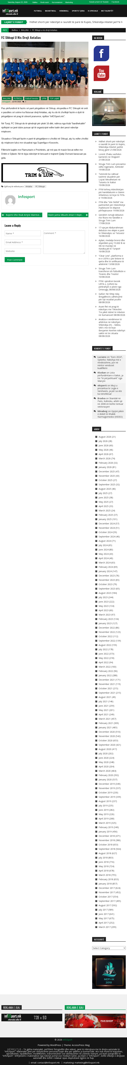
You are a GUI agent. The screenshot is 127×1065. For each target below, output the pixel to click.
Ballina (35, 2)
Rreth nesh (44, 2)
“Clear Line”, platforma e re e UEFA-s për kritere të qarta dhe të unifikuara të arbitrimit (111, 260)
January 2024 (105, 571)
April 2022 (104, 662)
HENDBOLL (64, 11)
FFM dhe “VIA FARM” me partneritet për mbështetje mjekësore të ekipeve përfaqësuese (112, 206)
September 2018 (107, 848)
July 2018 (103, 857)
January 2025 (105, 519)
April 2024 (104, 558)
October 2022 (105, 636)
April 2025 (104, 506)
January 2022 (105, 675)
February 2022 (106, 671)
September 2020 (107, 744)
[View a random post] (122, 23)
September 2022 (107, 640)
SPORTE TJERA (78, 11)
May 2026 (104, 449)
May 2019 (104, 814)
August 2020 (105, 749)
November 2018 (107, 840)
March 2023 (105, 614)
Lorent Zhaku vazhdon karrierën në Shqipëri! (110, 155)
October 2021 (105, 688)
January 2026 (105, 467)
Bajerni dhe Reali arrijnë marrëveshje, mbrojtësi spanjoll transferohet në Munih (24, 214)
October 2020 (105, 740)
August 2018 (105, 853)
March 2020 (105, 770)
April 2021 (104, 714)
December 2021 (107, 679)
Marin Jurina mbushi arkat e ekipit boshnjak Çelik (68, 214)
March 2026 (105, 458)
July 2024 (103, 545)
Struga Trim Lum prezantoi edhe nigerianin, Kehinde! (112, 165)
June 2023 (104, 601)
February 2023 (106, 618)
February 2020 (106, 775)
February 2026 (106, 462)
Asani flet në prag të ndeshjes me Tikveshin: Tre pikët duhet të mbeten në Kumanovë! (112, 310)
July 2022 (103, 649)
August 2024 (105, 540)
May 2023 (104, 605)
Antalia (29, 186)
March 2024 (105, 562)
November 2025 (107, 475)
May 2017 (104, 918)
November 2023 (107, 579)
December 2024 (107, 523)
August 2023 (105, 592)
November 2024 (107, 527)
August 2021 (105, 697)
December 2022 (107, 627)
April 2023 (104, 610)
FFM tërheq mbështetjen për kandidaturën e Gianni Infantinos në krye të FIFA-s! (112, 193)
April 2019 (104, 818)
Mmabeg (102, 411)
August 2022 (105, 645)
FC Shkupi (40, 186)
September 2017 (107, 901)
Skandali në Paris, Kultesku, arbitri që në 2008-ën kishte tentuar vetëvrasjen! (110, 402)
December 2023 (107, 575)
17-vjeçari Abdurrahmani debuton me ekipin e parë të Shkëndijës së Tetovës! (111, 230)
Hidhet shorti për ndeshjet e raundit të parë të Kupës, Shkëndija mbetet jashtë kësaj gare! (112, 145)
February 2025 (106, 514)
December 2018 (107, 835)
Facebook (115, 2)
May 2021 (104, 710)
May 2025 (104, 501)
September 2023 (107, 588)
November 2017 (107, 892)
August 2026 (105, 436)
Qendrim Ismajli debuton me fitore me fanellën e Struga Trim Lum (111, 217)
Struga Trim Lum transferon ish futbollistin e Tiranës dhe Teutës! (112, 271)
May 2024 (104, 553)
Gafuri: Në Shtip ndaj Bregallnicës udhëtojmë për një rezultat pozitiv (110, 296)
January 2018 (105, 883)
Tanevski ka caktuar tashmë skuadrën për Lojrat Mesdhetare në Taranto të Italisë (109, 178)
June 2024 (104, 549)
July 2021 (103, 701)
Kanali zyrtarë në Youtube (99, 2)
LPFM (44, 98)
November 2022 (107, 632)
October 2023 (105, 584)
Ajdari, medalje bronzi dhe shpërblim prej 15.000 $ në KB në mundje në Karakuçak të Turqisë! (112, 244)
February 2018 (106, 879)
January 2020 (105, 779)
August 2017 (105, 905)
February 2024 (106, 566)
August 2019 (105, 801)
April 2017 (104, 922)
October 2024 (105, 532)
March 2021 (105, 718)
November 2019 (107, 788)
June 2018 (104, 861)
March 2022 (105, 666)
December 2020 (107, 731)
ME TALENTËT (107, 11)
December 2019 (107, 783)
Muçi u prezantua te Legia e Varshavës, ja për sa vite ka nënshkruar (110, 389)
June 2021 (104, 705)
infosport (6, 101)
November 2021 (107, 684)
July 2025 (103, 493)
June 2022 (104, 653)
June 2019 (104, 809)
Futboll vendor (31, 98)
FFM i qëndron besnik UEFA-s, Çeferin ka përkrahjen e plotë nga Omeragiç (110, 285)
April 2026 (104, 454)
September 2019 (107, 796)
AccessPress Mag (81, 1045)
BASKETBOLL (50, 11)
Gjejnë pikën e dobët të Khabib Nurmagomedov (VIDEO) (111, 414)
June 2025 (104, 497)
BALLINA (25, 30)
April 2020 (104, 766)
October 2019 (105, 792)
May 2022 (104, 658)
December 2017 (107, 887)
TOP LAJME (54, 98)
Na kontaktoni (57, 2)
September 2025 (107, 484)
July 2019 (103, 805)
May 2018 (104, 866)
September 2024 (107, 536)
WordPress (56, 1045)
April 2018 (104, 870)
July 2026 (103, 441)
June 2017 (104, 914)
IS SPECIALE (93, 11)
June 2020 (104, 757)
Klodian (102, 372)
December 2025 (107, 471)
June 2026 (104, 445)
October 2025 (105, 480)
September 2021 (107, 692)
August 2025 (105, 488)
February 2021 (106, 723)
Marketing (69, 2)
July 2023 (103, 597)
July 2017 (103, 909)
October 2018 (105, 844)
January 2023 (105, 623)
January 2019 (105, 831)
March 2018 (105, 874)
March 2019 (105, 822)
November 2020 (107, 736)
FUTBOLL (38, 11)
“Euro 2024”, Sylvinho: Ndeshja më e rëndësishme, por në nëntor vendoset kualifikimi (110, 362)
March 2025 (105, 510)
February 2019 (106, 827)
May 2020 (104, 762)
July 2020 (103, 753)
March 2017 (105, 927)
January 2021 (105, 727)
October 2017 (105, 896)
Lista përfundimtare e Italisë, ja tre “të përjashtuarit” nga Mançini (110, 376)
